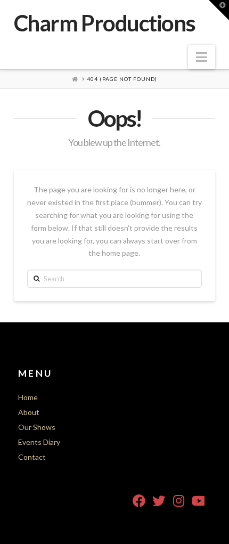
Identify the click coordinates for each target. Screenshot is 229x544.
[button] (201, 57)
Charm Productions (104, 23)
